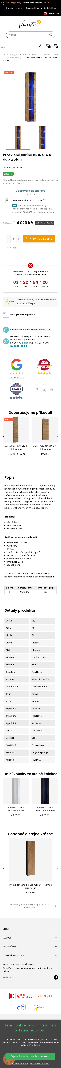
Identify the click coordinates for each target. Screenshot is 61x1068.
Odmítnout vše (20, 1063)
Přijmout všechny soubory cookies (30, 1056)
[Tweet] (44, 389)
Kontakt (47, 8)
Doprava (30, 8)
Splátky (38, 8)
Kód (6, 168)
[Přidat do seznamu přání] (10, 248)
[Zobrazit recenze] (44, 367)
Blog (54, 8)
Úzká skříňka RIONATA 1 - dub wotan (16, 448)
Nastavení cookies (39, 1063)
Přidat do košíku (40, 238)
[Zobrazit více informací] (43, 200)
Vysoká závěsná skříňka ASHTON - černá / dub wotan (30, 886)
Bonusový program (15, 8)
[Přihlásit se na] (56, 977)
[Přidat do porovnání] (16, 248)
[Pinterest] (51, 389)
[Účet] (40, 45)
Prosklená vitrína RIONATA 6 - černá (45, 809)
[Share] (36, 389)
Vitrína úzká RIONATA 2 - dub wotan (45, 448)
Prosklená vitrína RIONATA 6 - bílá (16, 809)
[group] (30, 869)
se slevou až (27, 2)
